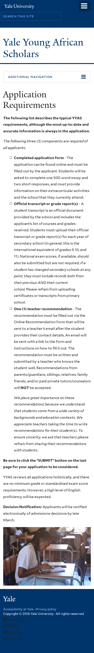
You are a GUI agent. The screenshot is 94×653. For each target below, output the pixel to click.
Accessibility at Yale (18, 609)
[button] (47, 76)
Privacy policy (46, 609)
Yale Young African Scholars (43, 48)
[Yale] (9, 599)
